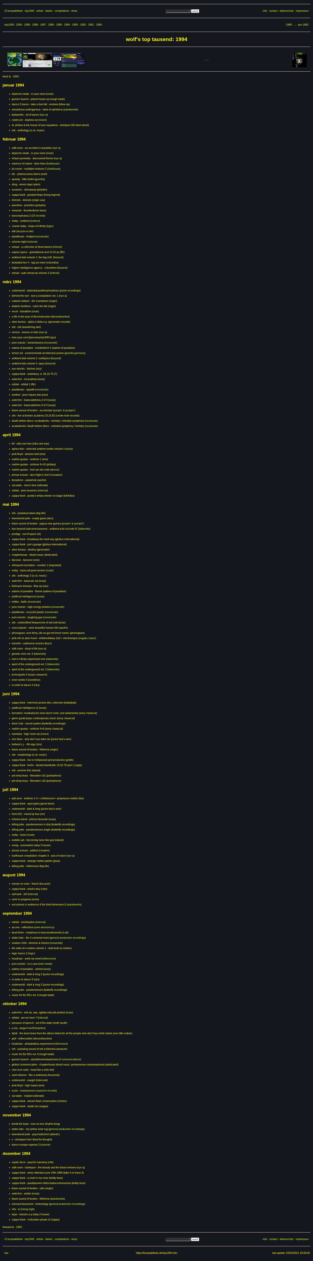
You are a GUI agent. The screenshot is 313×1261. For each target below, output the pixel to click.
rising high (28, 1209)
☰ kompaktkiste (14, 10)
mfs (51, 1162)
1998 (35, 24)
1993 (75, 24)
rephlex (40, 1028)
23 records (38, 215)
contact (273, 10)
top (6, 1253)
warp (41, 379)
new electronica (44, 927)
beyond (58, 257)
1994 (67, 24)
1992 (83, 24)
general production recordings (67, 937)
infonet (57, 247)
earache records (46, 1090)
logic (50, 226)
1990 (99, 24)
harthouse (53, 163)
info (265, 10)
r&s (39, 368)
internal (42, 490)
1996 (51, 24)
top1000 (29, 10)
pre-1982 (303, 24)
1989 (289, 24)
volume (32, 241)
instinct (35, 220)
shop (74, 10)
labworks (84, 528)
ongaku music (87, 638)
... (295, 24)
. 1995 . (19, 1227)
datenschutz (287, 10)
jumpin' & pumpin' (64, 410)
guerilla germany (75, 353)
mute (50, 93)
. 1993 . (16, 76)
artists (39, 10)
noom (42, 120)
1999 (27, 24)
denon (54, 469)
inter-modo (45, 963)
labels (48, 10)
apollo (41, 480)
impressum (302, 10)
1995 (59, 24)
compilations (61, 10)
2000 (19, 24)
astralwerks (70, 109)
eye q (44, 114)
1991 (91, 24)
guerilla (39, 179)
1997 (43, 24)
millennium (48, 958)
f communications (70, 1059)
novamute (42, 236)
